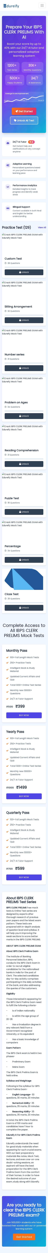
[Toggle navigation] (42, 5)
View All (42, 227)
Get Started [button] (25, 111)
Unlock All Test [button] (25, 120)
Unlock (25, 272)
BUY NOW (24, 715)
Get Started (24, 1237)
